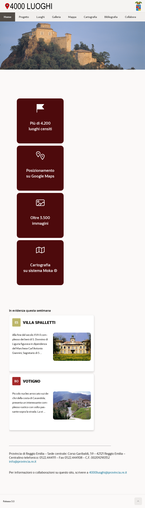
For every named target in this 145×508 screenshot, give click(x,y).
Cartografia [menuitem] (90, 17)
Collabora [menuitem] (130, 17)
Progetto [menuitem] (24, 17)
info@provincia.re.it (22, 461)
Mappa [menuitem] (72, 17)
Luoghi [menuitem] (40, 17)
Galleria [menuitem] (56, 17)
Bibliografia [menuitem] (110, 17)
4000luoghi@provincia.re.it (108, 472)
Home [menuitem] (7, 17)
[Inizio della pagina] (138, 501)
